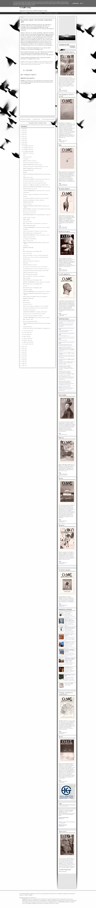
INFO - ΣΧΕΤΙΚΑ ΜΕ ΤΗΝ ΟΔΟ (36, 13)
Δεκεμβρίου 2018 (27, 145)
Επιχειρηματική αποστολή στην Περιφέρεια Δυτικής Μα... (36, 270)
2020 (23, 140)
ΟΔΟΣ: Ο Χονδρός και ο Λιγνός (30, 264)
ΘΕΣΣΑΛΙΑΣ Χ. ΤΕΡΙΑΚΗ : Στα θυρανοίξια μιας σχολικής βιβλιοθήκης (70, 650)
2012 (23, 356)
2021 (23, 138)
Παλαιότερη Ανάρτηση (48, 119)
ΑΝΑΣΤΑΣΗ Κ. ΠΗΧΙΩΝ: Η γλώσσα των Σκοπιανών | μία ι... (36, 235)
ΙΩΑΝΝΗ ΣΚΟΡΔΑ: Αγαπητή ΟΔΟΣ (70, 675)
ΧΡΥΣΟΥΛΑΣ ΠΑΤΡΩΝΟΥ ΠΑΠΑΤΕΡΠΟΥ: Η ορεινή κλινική (36, 186)
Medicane (25, 172)
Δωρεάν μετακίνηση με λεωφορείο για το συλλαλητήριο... (36, 306)
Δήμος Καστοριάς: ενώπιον (69, 642)
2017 (23, 346)
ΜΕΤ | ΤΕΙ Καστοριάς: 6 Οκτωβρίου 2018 (32, 233)
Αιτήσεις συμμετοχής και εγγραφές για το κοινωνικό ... (35, 231)
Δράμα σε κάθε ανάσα (28, 240)
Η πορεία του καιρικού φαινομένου (31, 162)
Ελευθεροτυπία (61, 826)
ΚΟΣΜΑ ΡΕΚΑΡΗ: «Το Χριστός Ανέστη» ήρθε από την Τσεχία (37, 209)
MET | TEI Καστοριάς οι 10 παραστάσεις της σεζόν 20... (35, 223)
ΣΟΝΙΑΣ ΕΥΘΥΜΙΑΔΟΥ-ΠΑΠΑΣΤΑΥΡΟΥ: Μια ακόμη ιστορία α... (37, 174)
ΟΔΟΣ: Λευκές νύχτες (28, 177)
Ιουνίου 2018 (26, 334)
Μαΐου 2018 (26, 336)
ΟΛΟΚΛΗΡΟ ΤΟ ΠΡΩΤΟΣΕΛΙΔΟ (65, 869)
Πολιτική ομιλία (26, 302)
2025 (23, 130)
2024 (23, 132)
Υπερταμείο (25, 245)
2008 (23, 363)
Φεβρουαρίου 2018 (27, 342)
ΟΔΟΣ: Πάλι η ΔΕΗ (27, 289)
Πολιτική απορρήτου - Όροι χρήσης (51, 13)
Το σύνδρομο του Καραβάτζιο (29, 238)
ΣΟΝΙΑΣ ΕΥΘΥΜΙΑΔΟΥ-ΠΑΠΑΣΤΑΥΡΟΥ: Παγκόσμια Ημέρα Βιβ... (36, 324)
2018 (23, 144)
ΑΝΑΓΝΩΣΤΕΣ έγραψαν (69, 667)
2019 (23, 142)
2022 (23, 136)
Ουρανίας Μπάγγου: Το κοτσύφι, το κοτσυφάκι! (34, 276)
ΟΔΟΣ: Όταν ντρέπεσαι (28, 153)
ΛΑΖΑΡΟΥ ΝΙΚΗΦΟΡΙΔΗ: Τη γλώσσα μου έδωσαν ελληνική (36, 190)
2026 (23, 128)
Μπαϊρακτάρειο (26, 259)
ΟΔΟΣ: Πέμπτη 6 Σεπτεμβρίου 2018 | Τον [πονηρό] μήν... (35, 296)
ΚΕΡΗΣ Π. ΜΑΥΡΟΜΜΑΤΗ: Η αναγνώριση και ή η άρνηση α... (37, 282)
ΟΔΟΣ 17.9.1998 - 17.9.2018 (29, 217)
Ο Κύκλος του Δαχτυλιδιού (29, 236)
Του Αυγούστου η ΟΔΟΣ (69, 683)
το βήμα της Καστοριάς (63, 90)
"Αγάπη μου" (26, 158)
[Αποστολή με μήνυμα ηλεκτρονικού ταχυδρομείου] (26, 70)
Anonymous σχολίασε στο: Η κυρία (65, 347)
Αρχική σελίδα (36, 119)
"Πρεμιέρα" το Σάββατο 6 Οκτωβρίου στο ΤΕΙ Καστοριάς (35, 184)
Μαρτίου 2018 (26, 340)
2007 (23, 365)
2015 (23, 350)
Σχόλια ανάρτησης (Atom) (40, 123)
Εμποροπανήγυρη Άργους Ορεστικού (31, 261)
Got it (81, 3)
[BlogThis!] (27, 70)
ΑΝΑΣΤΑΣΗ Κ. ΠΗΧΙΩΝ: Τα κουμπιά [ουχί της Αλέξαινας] (36, 179)
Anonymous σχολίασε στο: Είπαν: (65, 366)
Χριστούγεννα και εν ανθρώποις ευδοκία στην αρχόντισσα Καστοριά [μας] (69, 619)
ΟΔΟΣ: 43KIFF (26, 219)
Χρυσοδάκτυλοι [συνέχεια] (29, 310)
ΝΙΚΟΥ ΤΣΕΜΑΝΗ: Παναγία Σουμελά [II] (32, 164)
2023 (23, 134)
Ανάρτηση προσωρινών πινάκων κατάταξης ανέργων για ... (36, 268)
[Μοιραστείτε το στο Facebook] (30, 70)
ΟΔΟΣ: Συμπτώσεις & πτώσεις (30, 160)
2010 (23, 359)
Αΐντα (24, 155)
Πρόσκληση (25, 263)
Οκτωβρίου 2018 (27, 149)
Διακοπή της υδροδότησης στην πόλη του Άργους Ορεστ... (35, 308)
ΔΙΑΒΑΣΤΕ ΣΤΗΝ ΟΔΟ (28, 170)
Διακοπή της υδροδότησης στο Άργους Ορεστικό (33, 200)
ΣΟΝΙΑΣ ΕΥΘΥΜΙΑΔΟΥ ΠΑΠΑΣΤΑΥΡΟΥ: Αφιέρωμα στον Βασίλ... (36, 206)
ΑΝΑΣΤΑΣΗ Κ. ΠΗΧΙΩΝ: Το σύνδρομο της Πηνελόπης (35, 311)
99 (23, 249)
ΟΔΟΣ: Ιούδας (26, 300)
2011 (23, 358)
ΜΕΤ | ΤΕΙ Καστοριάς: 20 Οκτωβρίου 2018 (32, 251)
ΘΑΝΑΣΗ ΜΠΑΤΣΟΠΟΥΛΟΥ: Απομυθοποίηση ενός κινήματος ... (36, 215)
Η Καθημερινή (61, 818)
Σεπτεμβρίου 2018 (27, 151)
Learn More (75, 3)
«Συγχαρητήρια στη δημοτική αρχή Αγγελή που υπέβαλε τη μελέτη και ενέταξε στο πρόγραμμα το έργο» (70, 659)
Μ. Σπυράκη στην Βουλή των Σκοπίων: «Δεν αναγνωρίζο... (36, 198)
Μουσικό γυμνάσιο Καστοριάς (30, 211)
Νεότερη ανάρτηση (26, 119)
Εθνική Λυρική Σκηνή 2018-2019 (30, 321)
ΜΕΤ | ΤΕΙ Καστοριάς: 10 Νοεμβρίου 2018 (32, 287)
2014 (23, 352)
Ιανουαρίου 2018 (27, 344)
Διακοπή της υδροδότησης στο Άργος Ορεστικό (33, 181)
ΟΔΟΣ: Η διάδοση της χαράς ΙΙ (30, 188)
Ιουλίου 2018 (26, 332)
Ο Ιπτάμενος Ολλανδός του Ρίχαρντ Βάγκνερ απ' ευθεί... (36, 166)
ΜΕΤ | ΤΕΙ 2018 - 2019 (28, 319)
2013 (23, 354)
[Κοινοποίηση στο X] (29, 70)
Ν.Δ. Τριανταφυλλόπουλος (64, 817)
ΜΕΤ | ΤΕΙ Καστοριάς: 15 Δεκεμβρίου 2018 (32, 283)
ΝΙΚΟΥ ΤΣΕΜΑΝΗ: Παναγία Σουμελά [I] (32, 168)
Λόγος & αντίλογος (68, 611)
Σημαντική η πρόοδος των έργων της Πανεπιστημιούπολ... (36, 255)
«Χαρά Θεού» (26, 192)
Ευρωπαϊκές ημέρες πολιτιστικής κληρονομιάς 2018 (34, 183)
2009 (23, 361)
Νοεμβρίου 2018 (27, 147)
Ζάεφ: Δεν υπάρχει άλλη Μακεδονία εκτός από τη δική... (35, 194)
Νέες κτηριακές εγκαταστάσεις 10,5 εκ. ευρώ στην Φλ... (35, 266)
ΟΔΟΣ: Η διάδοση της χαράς (29, 225)
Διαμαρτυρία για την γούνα (29, 212)
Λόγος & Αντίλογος (27, 157)
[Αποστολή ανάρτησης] (24, 70)
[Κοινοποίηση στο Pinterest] (31, 70)
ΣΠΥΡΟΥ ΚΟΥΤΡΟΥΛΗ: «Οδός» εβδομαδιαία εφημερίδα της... (37, 328)
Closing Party (26, 229)
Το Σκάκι (25, 196)
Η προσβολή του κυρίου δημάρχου (69, 635)
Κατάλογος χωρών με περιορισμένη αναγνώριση (34, 313)
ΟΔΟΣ (60, 89)
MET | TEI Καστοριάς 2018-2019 (30, 274)
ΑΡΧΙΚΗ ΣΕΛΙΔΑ (24, 13)
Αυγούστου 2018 (27, 330)
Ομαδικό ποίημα (26, 278)
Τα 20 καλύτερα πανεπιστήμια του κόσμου (32, 315)
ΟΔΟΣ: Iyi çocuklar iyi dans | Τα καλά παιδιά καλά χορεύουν (70, 628)
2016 (23, 348)
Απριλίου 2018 (26, 338)
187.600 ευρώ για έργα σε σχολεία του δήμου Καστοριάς (35, 257)
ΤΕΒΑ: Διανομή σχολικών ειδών (30, 272)
